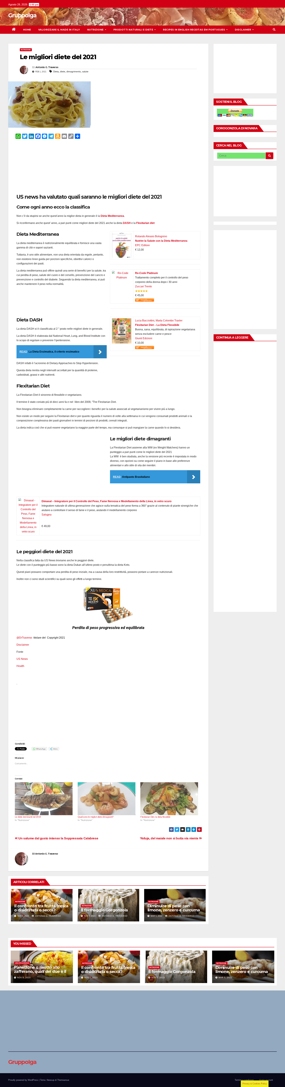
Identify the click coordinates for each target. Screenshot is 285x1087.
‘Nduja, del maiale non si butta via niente (169, 838)
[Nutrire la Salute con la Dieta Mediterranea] (121, 234)
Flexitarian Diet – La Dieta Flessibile (157, 325)
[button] (274, 29)
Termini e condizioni (244, 1080)
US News (22, 659)
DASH (127, 223)
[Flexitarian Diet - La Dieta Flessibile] (121, 320)
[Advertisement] (108, 167)
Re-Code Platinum (146, 273)
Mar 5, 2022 (225, 977)
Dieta (56, 71)
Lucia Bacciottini (144, 320)
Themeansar (63, 1080)
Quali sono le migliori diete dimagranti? (96, 816)
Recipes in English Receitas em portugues (194, 29)
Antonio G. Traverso (46, 67)
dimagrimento (73, 71)
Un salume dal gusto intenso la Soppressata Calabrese (58, 838)
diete (62, 71)
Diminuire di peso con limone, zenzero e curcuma (173, 907)
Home (27, 29)
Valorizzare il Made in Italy (59, 29)
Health (20, 666)
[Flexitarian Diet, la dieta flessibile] (170, 798)
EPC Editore (142, 245)
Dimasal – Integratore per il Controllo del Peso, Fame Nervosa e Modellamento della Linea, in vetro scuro (107, 501)
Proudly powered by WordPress (23, 1080)
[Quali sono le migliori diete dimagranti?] (107, 798)
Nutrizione (95, 29)
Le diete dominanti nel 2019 (28, 816)
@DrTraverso (24, 637)
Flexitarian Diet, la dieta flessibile (155, 816)
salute (85, 71)
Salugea (46, 514)
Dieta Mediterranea (112, 216)
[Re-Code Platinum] (121, 273)
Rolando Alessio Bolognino (151, 236)
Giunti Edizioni (143, 338)
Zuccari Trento (143, 286)
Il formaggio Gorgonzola (104, 910)
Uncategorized (22, 963)
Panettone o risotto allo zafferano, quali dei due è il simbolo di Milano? (40, 971)
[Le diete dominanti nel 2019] (44, 798)
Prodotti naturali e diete (133, 29)
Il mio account (266, 1080)
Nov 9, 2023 (24, 977)
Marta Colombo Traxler (169, 320)
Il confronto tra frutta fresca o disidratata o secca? (41, 907)
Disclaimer (243, 29)
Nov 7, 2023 (91, 977)
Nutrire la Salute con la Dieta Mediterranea (161, 240)
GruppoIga (22, 15)
